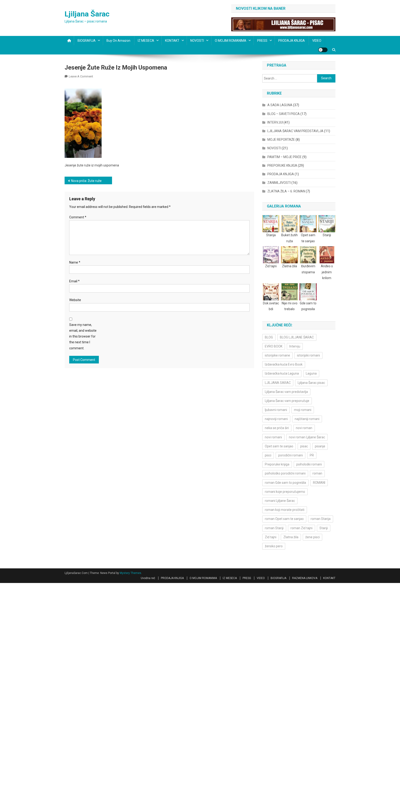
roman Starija (321, 519)
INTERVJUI (275, 122)
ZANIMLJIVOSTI (279, 183)
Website (75, 300)
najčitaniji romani (307, 419)
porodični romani (290, 455)
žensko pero (274, 546)
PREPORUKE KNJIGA (282, 165)
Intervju (294, 346)
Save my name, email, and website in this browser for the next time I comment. (83, 336)
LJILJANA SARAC (278, 383)
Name (74, 262)
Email (74, 281)
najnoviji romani (276, 419)
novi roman (304, 428)
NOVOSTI (197, 40)
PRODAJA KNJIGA (291, 40)
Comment (77, 217)
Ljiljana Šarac (87, 14)
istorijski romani (308, 355)
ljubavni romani (276, 410)
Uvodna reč (148, 578)
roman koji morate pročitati (284, 510)
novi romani (273, 437)
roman (317, 473)
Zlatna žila (290, 537)
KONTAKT (172, 40)
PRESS (262, 40)
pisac (304, 446)
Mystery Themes (130, 573)
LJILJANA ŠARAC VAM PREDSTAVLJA (295, 131)
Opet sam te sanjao (279, 446)
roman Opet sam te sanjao (284, 519)
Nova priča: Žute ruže (86, 181)
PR (312, 455)
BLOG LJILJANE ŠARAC (297, 337)
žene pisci (312, 537)
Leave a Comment (81, 76)
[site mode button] (323, 50)
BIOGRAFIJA (87, 40)
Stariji (323, 528)
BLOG (269, 337)
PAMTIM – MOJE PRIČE (284, 157)
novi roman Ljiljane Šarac (307, 437)
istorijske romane (277, 355)
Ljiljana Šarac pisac (311, 383)
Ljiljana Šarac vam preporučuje (287, 401)
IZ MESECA (146, 40)
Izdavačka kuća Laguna (282, 373)
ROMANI (319, 482)
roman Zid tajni (301, 528)
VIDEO (316, 40)
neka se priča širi (277, 428)
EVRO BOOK (273, 346)
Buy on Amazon (118, 40)
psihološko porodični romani (285, 473)
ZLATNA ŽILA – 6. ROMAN (286, 191)
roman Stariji (274, 528)
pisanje (320, 446)
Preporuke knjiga (277, 464)
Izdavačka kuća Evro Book (284, 364)
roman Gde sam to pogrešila (285, 482)
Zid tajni (270, 537)
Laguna (311, 373)
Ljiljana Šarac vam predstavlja (286, 392)
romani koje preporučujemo (285, 492)
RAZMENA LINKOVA (304, 578)
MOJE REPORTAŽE (281, 139)
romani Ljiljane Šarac (280, 501)
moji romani (302, 410)
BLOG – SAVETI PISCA (283, 114)
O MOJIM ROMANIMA (230, 40)
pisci (268, 455)
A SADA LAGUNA (279, 105)
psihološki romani (309, 464)
